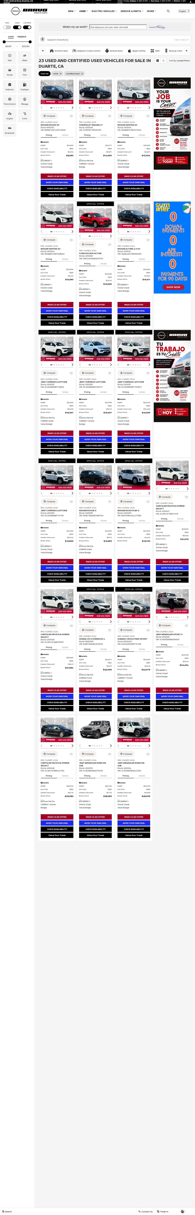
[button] (168, 11)
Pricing (49, 135)
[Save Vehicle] (71, 116)
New (70, 11)
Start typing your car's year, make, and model (109, 27)
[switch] (7, 25)
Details (65, 135)
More (150, 12)
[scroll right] (186, 50)
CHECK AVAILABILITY (57, 188)
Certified (27, 22)
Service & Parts (131, 11)
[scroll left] (43, 50)
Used (82, 11)
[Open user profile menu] (190, 1)
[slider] (4, 41)
